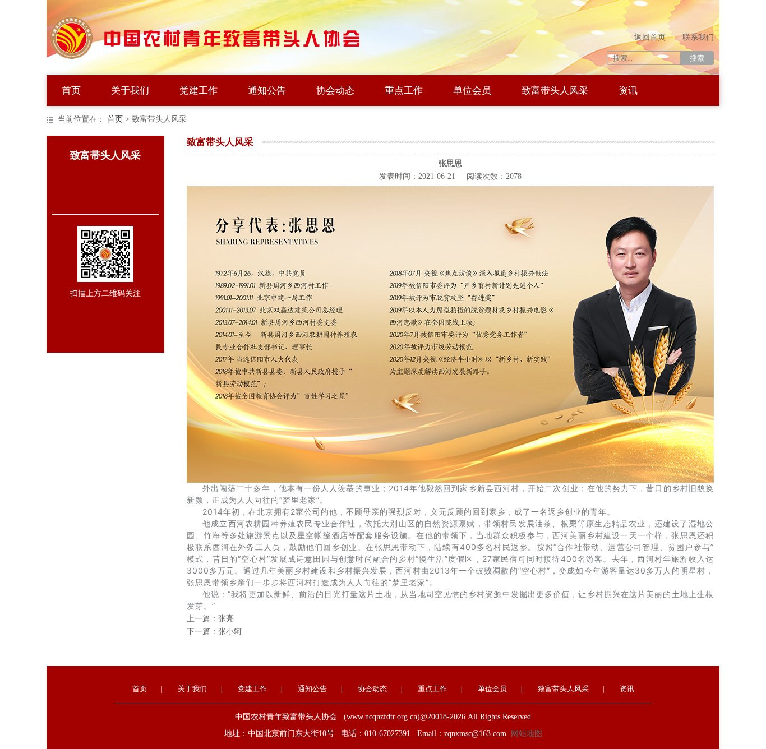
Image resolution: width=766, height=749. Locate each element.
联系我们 (698, 37)
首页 (71, 90)
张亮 (226, 618)
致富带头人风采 (555, 90)
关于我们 (130, 90)
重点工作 (404, 90)
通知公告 (267, 90)
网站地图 (526, 733)
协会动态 (335, 90)
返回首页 (650, 37)
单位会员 (472, 90)
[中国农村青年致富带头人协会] (215, 19)
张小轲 (230, 631)
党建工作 (198, 90)
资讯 (628, 90)
